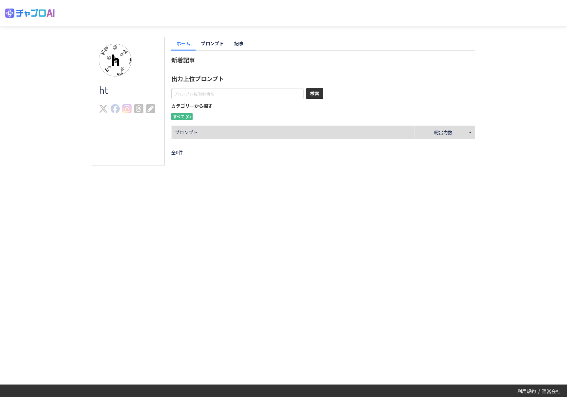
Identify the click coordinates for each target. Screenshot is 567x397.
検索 (314, 93)
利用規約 (526, 391)
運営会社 (551, 391)
